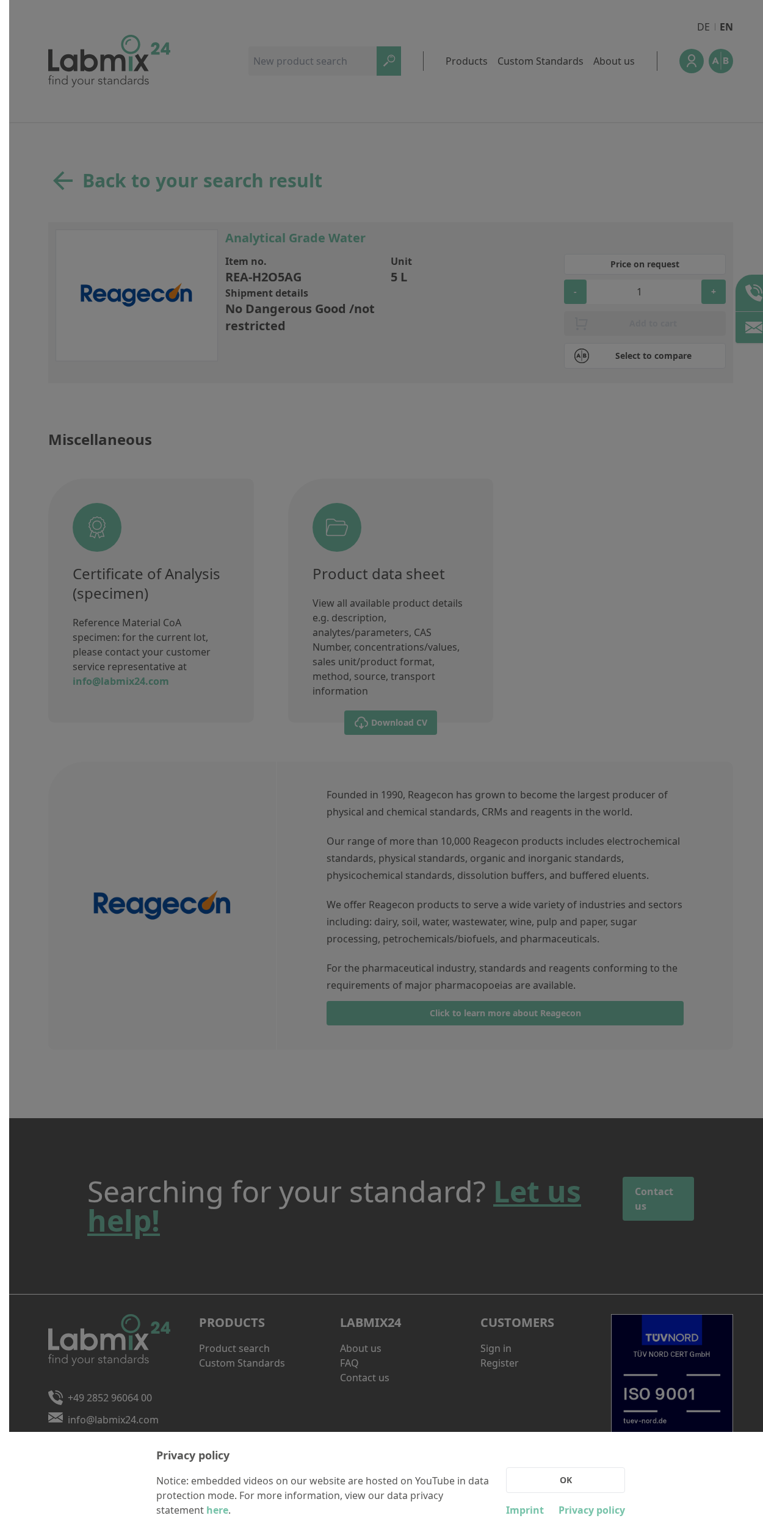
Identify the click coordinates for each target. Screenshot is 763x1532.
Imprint (525, 1510)
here (217, 1510)
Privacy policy (592, 1510)
